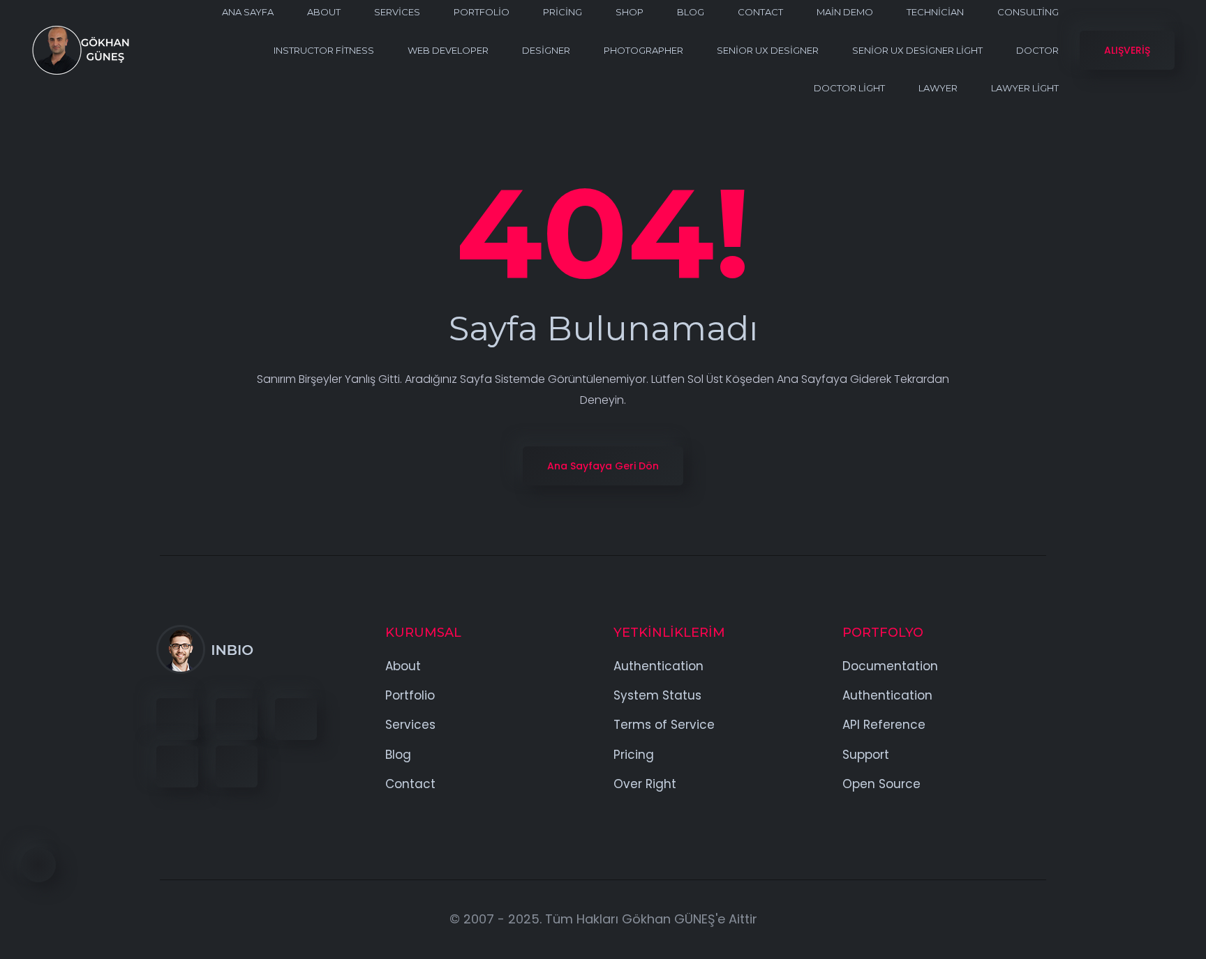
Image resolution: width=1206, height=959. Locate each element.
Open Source (881, 784)
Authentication (658, 666)
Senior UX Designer (768, 50)
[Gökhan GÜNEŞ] (80, 50)
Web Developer (448, 50)
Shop (629, 11)
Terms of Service (664, 724)
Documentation (890, 666)
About (324, 11)
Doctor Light (849, 87)
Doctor (1037, 50)
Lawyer (938, 87)
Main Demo (845, 11)
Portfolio (481, 11)
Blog (690, 11)
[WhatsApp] (237, 766)
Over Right (644, 784)
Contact (760, 11)
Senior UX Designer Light (917, 50)
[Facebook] (177, 719)
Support (865, 754)
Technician (935, 11)
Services (397, 11)
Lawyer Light (1025, 87)
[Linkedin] (296, 719)
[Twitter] (237, 719)
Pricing (562, 11)
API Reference (883, 724)
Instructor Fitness (324, 50)
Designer (546, 50)
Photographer (643, 50)
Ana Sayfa (248, 11)
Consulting (1028, 11)
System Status (657, 695)
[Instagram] (177, 766)
